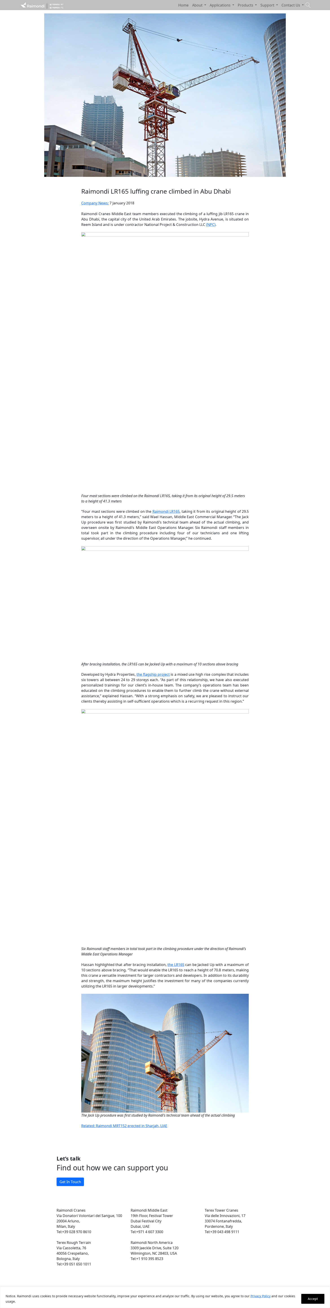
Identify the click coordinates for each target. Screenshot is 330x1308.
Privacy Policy (261, 1296)
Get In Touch (70, 1181)
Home (183, 5)
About (197, 5)
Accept (313, 1299)
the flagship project (153, 674)
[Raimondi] (42, 5)
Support (267, 5)
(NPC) (211, 224)
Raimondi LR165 (166, 511)
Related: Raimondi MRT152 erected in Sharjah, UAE (124, 1125)
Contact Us (291, 5)
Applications (220, 5)
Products (246, 5)
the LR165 (175, 964)
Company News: (95, 203)
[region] (165, 1297)
